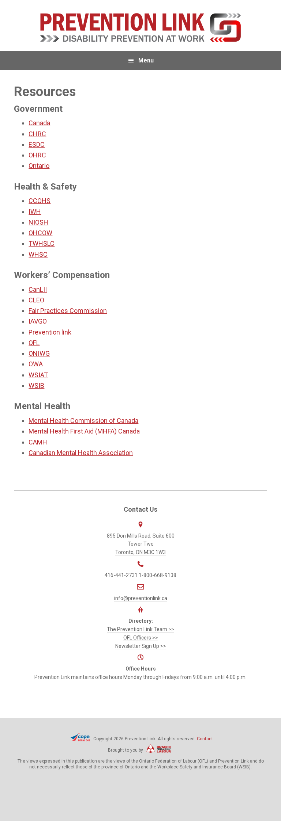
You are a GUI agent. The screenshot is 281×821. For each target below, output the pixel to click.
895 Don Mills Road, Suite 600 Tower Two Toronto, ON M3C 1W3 (141, 544)
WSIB (36, 385)
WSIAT (38, 375)
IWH (35, 211)
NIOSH (38, 222)
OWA (36, 364)
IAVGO (38, 321)
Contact (205, 738)
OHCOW (40, 233)
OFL (34, 343)
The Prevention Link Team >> (140, 629)
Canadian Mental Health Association (81, 453)
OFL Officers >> (140, 638)
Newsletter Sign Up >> (140, 646)
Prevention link (50, 332)
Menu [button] (146, 60)
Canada (39, 123)
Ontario (39, 165)
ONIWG (39, 353)
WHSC (38, 254)
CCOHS (39, 201)
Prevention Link (140, 27)
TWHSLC (42, 243)
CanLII (38, 289)
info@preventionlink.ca (140, 598)
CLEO (36, 300)
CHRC (37, 134)
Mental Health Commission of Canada (83, 420)
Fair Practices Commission (68, 310)
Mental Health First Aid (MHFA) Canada (84, 431)
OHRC (37, 155)
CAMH (38, 442)
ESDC (37, 144)
